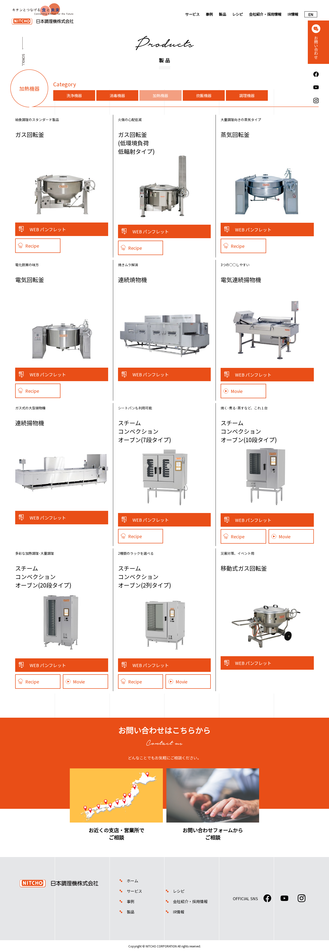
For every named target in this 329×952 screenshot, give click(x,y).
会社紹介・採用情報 (265, 14)
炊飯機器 (203, 95)
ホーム (132, 881)
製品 (222, 14)
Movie (237, 391)
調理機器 (247, 95)
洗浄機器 (74, 95)
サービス (192, 14)
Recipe (32, 246)
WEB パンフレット (48, 229)
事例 (209, 14)
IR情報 (293, 14)
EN (310, 14)
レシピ (237, 14)
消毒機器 (117, 95)
